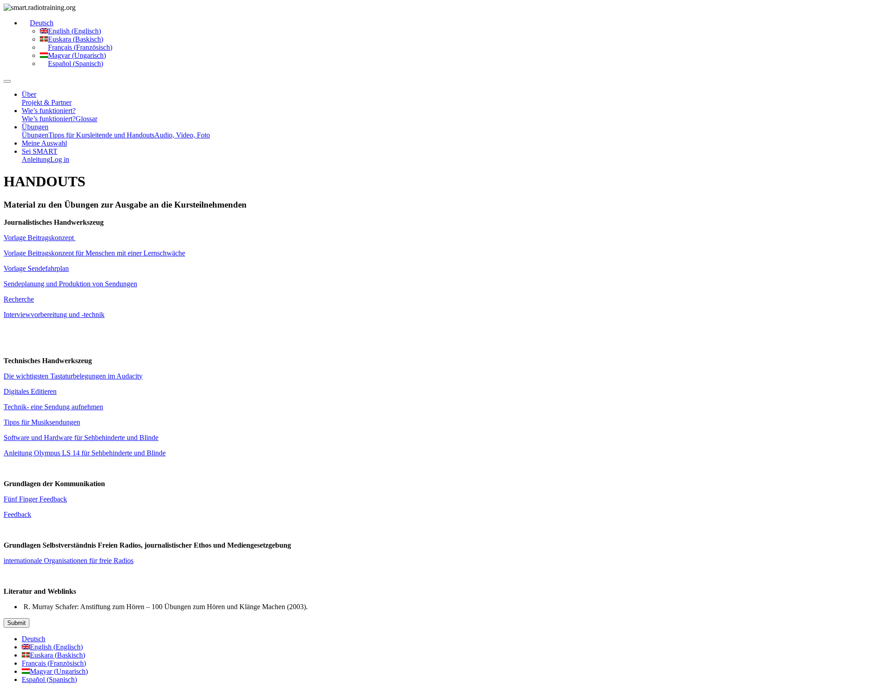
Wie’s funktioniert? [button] (49, 110)
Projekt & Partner (47, 102)
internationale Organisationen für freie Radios (69, 560)
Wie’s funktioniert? (49, 119)
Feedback (17, 514)
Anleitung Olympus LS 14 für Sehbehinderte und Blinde (85, 453)
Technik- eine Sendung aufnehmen (53, 407)
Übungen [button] (35, 127)
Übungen (35, 135)
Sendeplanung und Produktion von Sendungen (70, 284)
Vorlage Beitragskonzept (40, 237)
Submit (16, 623)
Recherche (19, 299)
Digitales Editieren (30, 391)
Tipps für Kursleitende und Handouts (101, 135)
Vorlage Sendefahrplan (36, 268)
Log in (59, 159)
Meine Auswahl (44, 143)
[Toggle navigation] (7, 81)
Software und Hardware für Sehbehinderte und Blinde (81, 437)
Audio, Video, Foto (182, 135)
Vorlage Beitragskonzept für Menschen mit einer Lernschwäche (94, 253)
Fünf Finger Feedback (35, 499)
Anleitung (36, 159)
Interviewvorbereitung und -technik (54, 314)
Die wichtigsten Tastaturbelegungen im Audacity (73, 376)
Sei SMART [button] (39, 151)
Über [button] (29, 94)
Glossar (86, 119)
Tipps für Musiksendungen (42, 422)
